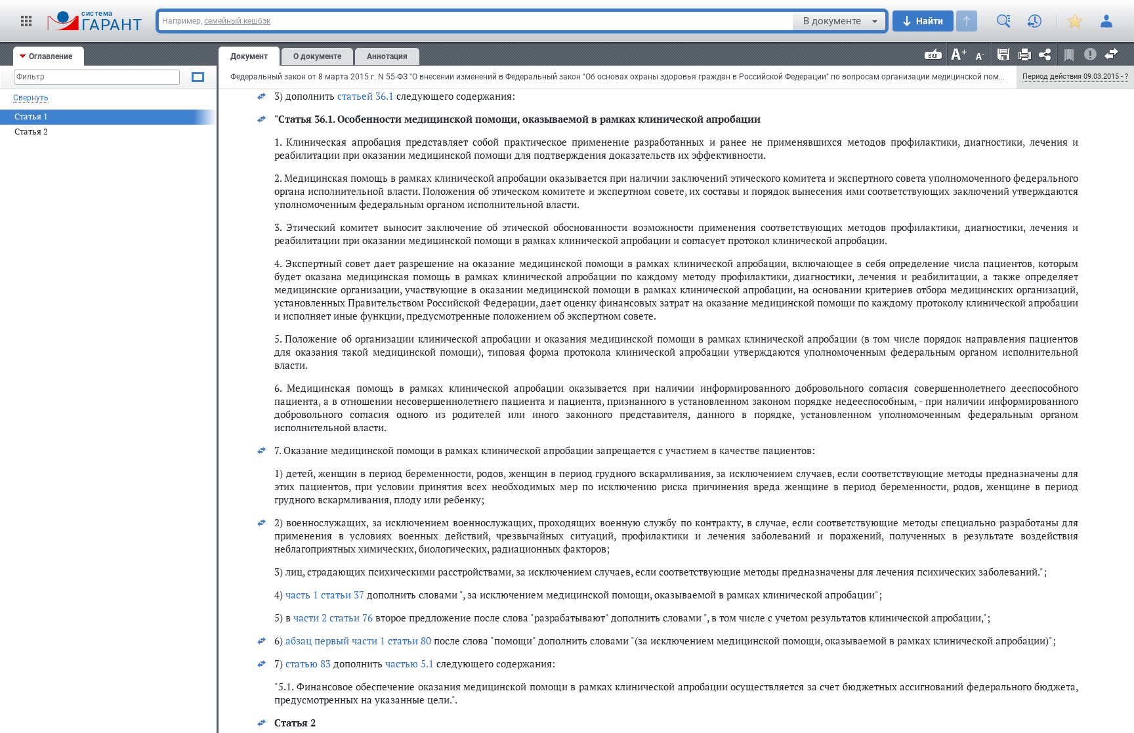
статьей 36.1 (365, 95)
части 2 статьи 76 (333, 617)
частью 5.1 (409, 663)
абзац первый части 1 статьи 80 (358, 640)
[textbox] (476, 21)
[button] (26, 21)
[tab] (48, 56)
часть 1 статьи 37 (324, 594)
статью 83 (308, 663)
